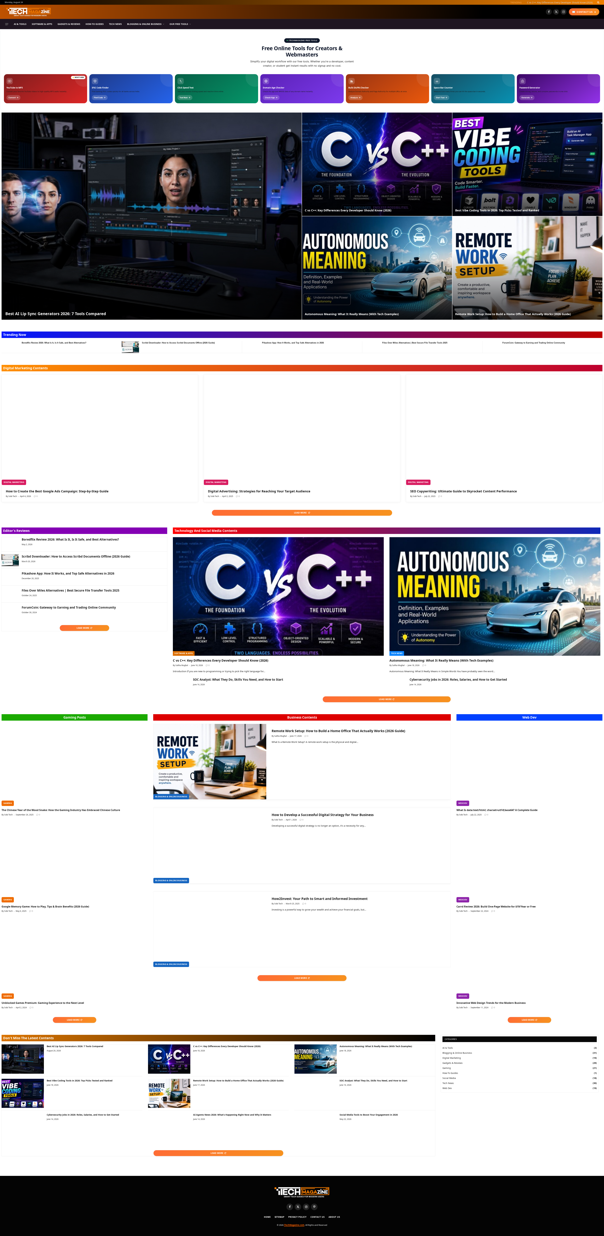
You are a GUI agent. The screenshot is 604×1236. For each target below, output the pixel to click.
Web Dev (529, 717)
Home (267, 1217)
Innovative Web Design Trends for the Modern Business (491, 1003)
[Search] (598, 2)
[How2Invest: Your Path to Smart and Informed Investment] (209, 929)
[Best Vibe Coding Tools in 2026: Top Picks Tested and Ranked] (527, 164)
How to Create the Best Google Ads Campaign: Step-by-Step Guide (57, 491)
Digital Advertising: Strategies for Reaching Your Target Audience (259, 491)
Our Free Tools (179, 24)
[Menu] (6, 24)
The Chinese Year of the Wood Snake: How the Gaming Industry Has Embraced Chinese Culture (61, 810)
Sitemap (279, 1217)
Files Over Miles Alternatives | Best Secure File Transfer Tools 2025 (414, 343)
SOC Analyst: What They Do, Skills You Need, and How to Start (238, 680)
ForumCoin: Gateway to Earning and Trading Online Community (533, 343)
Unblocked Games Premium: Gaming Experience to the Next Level (43, 1003)
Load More (300, 512)
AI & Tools (20, 24)
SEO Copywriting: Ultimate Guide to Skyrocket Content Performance (463, 491)
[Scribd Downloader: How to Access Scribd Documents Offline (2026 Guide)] (130, 347)
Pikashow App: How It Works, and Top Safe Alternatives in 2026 (293, 343)
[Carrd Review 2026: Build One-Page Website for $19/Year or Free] (529, 861)
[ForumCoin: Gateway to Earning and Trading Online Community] (491, 347)
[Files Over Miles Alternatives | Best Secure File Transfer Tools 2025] (370, 347)
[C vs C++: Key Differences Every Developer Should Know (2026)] (377, 164)
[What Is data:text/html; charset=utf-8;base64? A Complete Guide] (529, 765)
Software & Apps (42, 24)
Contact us (317, 1217)
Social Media (449, 1078)
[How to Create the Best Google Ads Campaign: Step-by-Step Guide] (100, 430)
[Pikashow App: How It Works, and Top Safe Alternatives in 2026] (250, 347)
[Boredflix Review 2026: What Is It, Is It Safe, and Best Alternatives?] (10, 347)
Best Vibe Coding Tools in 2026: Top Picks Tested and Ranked (497, 210)
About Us (334, 1217)
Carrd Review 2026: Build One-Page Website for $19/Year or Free (496, 906)
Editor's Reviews (16, 530)
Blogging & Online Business (144, 24)
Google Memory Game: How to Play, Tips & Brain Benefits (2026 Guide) (45, 906)
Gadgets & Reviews (69, 24)
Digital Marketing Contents (25, 368)
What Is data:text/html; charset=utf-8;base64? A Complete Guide (496, 810)
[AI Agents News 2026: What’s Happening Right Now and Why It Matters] (169, 1127)
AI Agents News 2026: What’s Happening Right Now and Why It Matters (232, 1114)
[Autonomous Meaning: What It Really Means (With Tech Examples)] (377, 268)
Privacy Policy (297, 1217)
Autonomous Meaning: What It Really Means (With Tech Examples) (558, 2)
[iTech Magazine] (29, 12)
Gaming (7, 803)
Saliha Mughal (182, 665)
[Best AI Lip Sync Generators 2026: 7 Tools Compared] (152, 216)
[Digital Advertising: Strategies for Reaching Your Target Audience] (302, 430)
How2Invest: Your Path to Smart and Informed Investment (320, 898)
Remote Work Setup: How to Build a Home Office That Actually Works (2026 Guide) (513, 314)
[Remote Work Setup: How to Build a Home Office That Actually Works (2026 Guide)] (527, 268)
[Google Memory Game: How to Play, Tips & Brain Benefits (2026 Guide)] (75, 861)
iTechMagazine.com (294, 1225)
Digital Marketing (14, 482)
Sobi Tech (12, 496)
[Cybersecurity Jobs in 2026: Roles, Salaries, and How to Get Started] (398, 683)
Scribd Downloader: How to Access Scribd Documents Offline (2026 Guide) (178, 343)
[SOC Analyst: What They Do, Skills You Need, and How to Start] (181, 683)
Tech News (115, 24)
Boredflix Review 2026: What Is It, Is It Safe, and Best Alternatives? (54, 343)
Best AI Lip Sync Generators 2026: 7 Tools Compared (55, 313)
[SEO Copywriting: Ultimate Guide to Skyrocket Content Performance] (504, 430)
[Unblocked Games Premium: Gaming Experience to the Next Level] (75, 958)
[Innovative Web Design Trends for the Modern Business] (529, 958)
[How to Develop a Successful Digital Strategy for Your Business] (209, 845)
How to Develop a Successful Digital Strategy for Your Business (323, 815)
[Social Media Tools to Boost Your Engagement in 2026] (315, 1127)
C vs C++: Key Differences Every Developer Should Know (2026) (348, 210)
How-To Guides (95, 24)
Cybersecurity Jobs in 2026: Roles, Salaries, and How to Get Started (458, 680)
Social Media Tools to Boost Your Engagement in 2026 (369, 1114)
